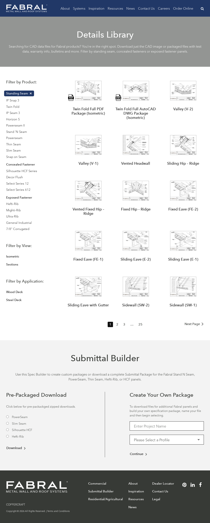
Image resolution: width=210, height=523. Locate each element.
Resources (115, 8)
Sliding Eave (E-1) (183, 259)
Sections (12, 264)
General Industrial (19, 222)
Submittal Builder (101, 491)
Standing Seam (17, 93)
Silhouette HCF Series (21, 171)
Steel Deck (14, 300)
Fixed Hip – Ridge (136, 209)
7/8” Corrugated (18, 228)
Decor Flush (14, 177)
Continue (136, 454)
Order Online (183, 8)
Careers (164, 8)
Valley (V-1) (88, 163)
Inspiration (96, 8)
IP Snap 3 (12, 100)
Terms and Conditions (58, 511)
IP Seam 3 (13, 112)
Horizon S (13, 119)
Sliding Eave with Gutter (88, 305)
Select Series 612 (18, 189)
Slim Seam (13, 150)
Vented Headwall (135, 163)
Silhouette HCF (22, 430)
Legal (156, 499)
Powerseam (14, 138)
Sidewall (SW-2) (135, 305)
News (130, 8)
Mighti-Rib (13, 210)
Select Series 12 (17, 183)
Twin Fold (12, 106)
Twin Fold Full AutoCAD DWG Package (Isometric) (135, 113)
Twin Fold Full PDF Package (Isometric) (88, 111)
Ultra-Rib (12, 216)
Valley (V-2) (183, 109)
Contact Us (146, 8)
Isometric (12, 256)
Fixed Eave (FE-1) (88, 259)
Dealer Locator (163, 483)
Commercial (97, 483)
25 (140, 324)
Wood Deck (14, 292)
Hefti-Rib (12, 203)
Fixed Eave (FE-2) (183, 209)
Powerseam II (15, 125)
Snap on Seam (16, 156)
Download (14, 448)
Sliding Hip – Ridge (183, 163)
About (65, 8)
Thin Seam (13, 144)
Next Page (192, 324)
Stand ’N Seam (16, 131)
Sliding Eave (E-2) (136, 259)
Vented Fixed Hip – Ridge (88, 211)
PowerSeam (20, 417)
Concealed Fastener (20, 164)
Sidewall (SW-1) (183, 305)
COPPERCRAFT (15, 504)
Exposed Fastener (19, 197)
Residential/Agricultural (105, 499)
